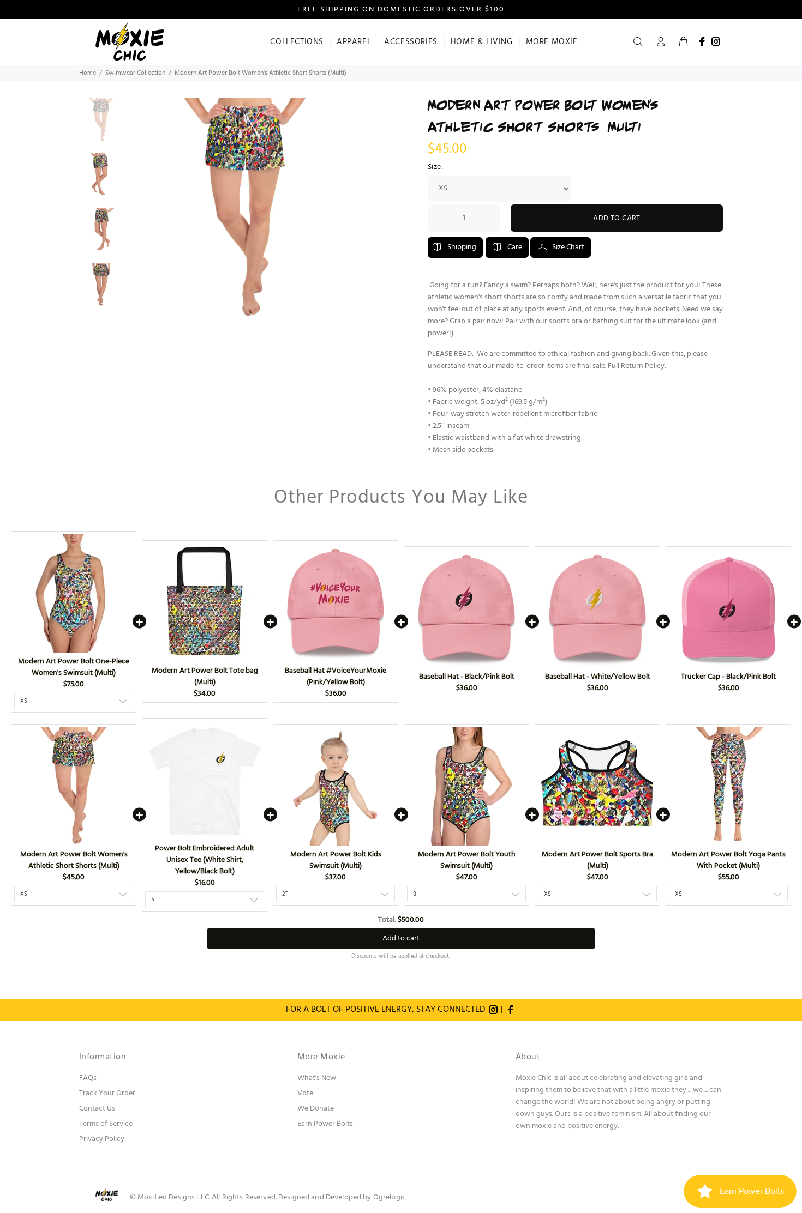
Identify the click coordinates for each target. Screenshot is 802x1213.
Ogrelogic (389, 1197)
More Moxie (552, 42)
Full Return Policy (636, 366)
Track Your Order (107, 1093)
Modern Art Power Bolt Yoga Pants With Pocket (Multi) (728, 860)
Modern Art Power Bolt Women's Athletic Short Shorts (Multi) (74, 860)
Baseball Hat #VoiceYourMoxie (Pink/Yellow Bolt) (335, 677)
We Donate (315, 1108)
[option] (101, 125)
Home (87, 73)
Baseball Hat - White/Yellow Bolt (597, 677)
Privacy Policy (101, 1139)
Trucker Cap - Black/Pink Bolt (728, 677)
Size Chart (568, 247)
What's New (316, 1078)
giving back (630, 354)
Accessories (411, 42)
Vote (305, 1093)
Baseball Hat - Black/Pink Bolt (466, 677)
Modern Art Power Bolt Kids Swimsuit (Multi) (335, 860)
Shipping (461, 247)
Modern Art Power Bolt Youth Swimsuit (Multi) (467, 860)
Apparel (354, 42)
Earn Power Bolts (325, 1124)
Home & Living (482, 42)
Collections (297, 42)
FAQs (88, 1078)
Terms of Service (106, 1124)
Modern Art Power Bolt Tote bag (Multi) (205, 677)
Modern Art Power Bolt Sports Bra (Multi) (597, 860)
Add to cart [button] (401, 938)
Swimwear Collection (135, 73)
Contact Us (97, 1108)
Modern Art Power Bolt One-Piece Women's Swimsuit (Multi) (73, 667)
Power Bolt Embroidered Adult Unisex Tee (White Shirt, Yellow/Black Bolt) (204, 860)
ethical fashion (571, 354)
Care (514, 247)
